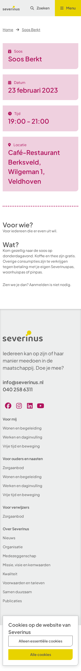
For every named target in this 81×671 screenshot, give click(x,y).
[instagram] (19, 405)
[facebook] (8, 405)
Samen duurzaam (17, 591)
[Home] (11, 8)
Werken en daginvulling (22, 437)
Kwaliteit (10, 573)
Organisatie (13, 546)
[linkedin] (29, 405)
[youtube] (40, 405)
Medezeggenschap (19, 555)
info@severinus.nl (23, 382)
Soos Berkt (31, 29)
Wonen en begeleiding (22, 428)
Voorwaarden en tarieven (24, 582)
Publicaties (12, 600)
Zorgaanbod (13, 467)
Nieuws (9, 537)
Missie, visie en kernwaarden (26, 564)
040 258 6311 (18, 389)
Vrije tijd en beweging (21, 446)
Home (8, 29)
